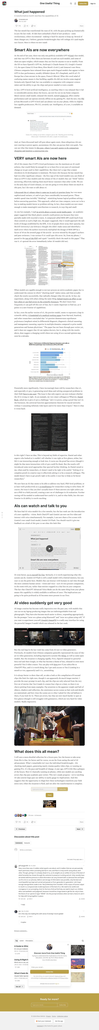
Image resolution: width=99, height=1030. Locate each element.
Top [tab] (16, 941)
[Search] (71, 3)
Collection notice (62, 1016)
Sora (56, 664)
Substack (40, 1026)
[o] (49, 548)
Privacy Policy (64, 978)
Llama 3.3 (64, 95)
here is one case (29, 394)
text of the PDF (31, 238)
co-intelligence (45, 486)
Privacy (48, 1016)
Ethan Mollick (23, 19)
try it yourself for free (36, 574)
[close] (68, 944)
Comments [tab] (18, 843)
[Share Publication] (75, 3)
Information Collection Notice (48, 978)
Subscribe (83, 3)
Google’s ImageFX (48, 620)
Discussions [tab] (29, 941)
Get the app (59, 1021)
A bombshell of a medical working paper (44, 315)
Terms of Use (59, 976)
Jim (20, 911)
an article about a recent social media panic (54, 212)
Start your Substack (44, 1021)
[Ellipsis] (83, 865)
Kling (64, 655)
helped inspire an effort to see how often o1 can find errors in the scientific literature (47, 300)
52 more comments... (21, 931)
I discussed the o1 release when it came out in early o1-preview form (42, 192)
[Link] (11, 49)
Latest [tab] (22, 941)
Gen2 (71, 55)
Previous (22, 829)
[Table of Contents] (2, 515)
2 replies (23, 922)
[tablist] (22, 843)
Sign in (93, 3)
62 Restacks (38, 815)
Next (78, 829)
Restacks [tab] (27, 843)
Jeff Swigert (22, 866)
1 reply (23, 904)
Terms (54, 1016)
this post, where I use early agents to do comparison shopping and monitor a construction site (46, 149)
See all (18, 986)
